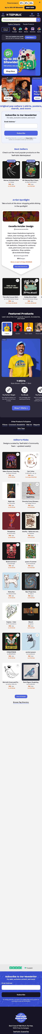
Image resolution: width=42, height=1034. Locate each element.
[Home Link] (13, 15)
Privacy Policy (29, 138)
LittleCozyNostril (37, 78)
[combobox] (19, 20)
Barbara (4, 78)
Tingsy (4, 339)
